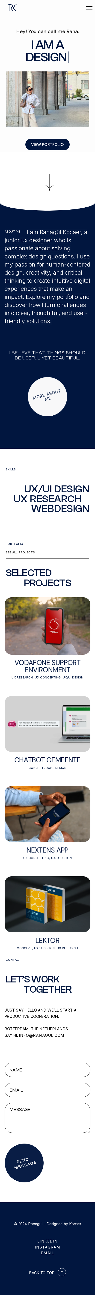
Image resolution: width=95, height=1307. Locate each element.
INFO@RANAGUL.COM (41, 1035)
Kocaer (75, 1223)
